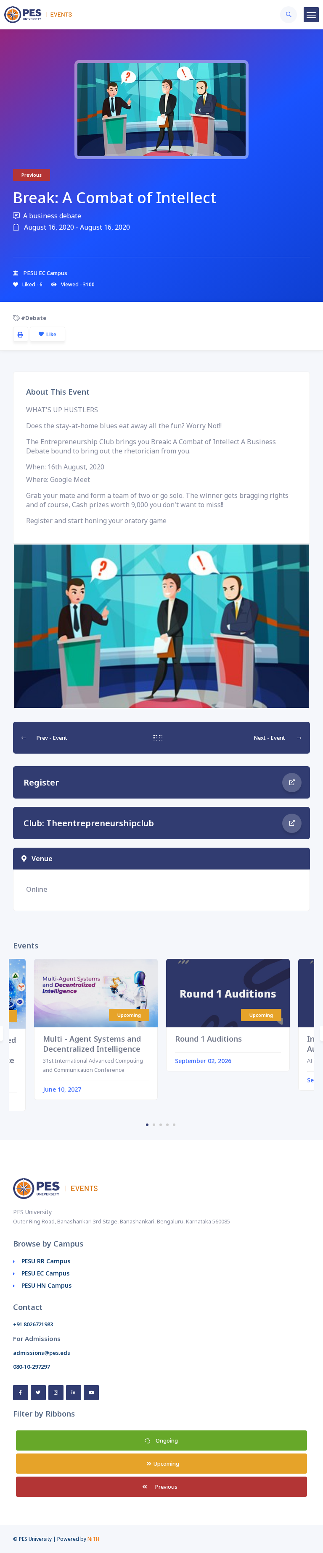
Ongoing (166, 1440)
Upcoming (165, 1463)
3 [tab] (160, 1125)
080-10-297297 (31, 1366)
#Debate (33, 318)
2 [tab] (154, 1125)
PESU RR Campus (45, 1261)
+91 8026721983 (33, 1324)
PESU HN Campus (46, 1285)
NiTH (93, 1539)
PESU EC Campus (45, 1273)
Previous (165, 1486)
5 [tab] (174, 1125)
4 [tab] (167, 1125)
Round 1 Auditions (208, 1039)
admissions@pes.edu (42, 1353)
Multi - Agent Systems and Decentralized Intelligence (92, 1044)
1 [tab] (147, 1125)
